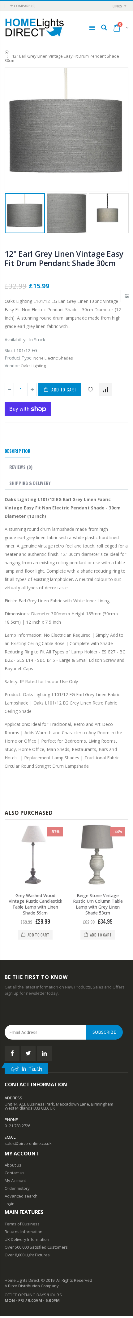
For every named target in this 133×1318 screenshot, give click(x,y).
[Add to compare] (105, 389)
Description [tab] (17, 450)
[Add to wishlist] (90, 389)
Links (117, 6)
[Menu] (92, 28)
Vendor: (12, 366)
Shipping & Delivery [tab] (29, 483)
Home (7, 52)
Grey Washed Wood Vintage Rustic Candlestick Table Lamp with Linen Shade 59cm (35, 904)
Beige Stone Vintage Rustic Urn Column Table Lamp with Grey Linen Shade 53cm (98, 904)
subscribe (104, 1032)
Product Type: (18, 358)
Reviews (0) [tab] (20, 467)
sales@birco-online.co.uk (28, 1143)
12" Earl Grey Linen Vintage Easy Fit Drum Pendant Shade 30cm (64, 258)
